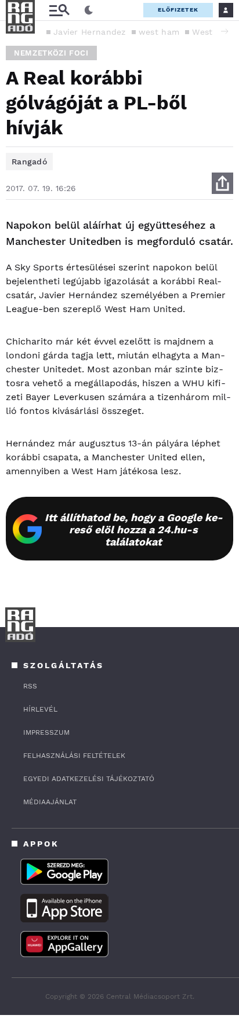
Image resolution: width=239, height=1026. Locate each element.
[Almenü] (59, 10)
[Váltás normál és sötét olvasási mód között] (89, 10)
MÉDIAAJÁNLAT (50, 802)
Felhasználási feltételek (74, 756)
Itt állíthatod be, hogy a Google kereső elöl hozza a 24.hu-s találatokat (134, 529)
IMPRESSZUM (46, 732)
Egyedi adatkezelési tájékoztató (88, 779)
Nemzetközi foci (51, 53)
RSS (30, 686)
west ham (159, 31)
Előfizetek (178, 9)
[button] (224, 31)
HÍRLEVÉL (40, 709)
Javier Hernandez (89, 31)
